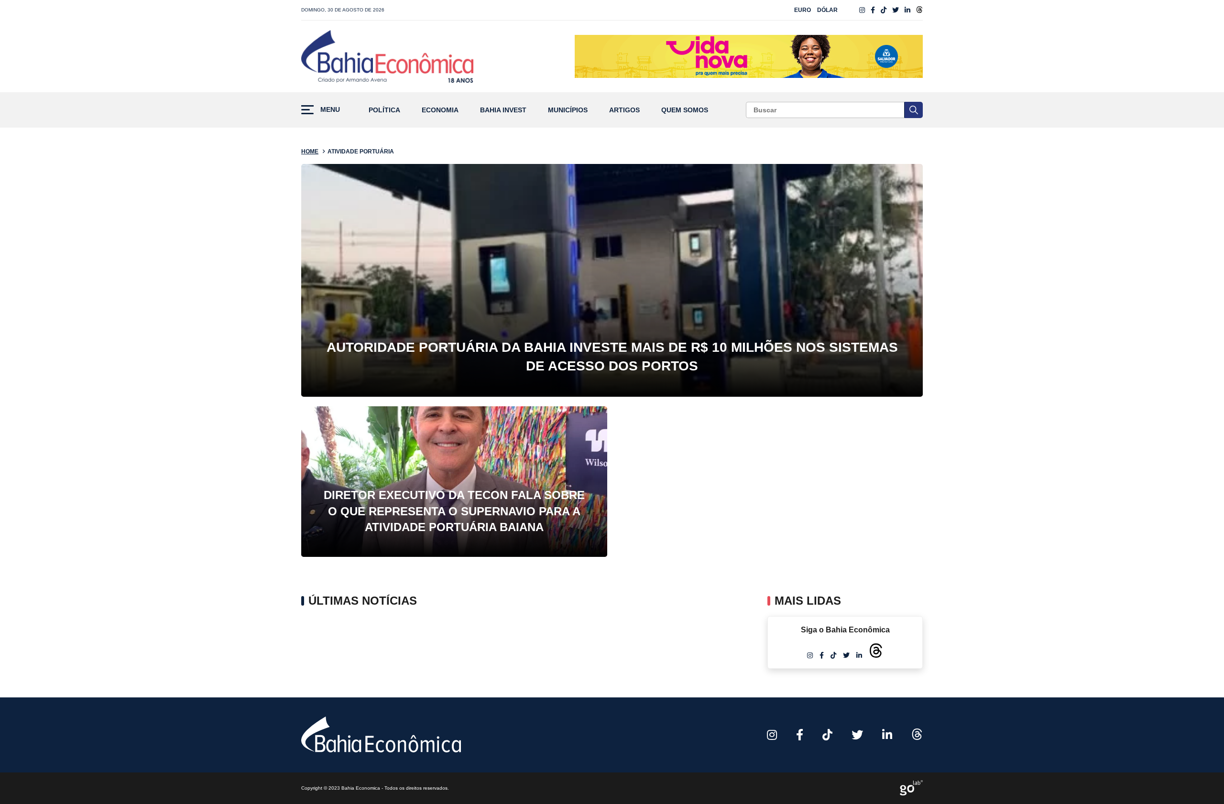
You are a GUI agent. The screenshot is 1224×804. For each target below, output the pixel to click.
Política (384, 110)
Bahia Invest (503, 110)
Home (309, 151)
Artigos (624, 110)
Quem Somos (684, 110)
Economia (440, 110)
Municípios (568, 110)
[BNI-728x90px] (749, 56)
